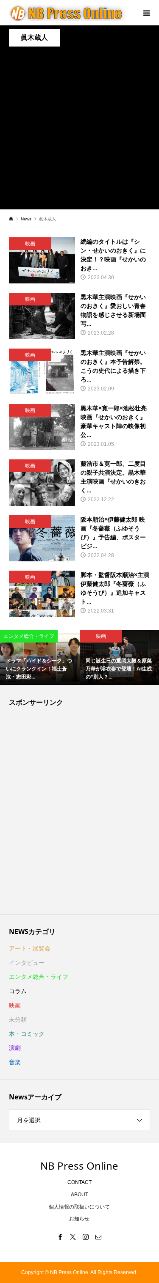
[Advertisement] (79, 130)
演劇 (15, 1047)
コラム (18, 991)
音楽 (15, 1062)
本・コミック (27, 1033)
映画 (15, 1005)
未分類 (18, 1019)
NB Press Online (79, 1166)
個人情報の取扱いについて (79, 1207)
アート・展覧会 (29, 948)
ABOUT (79, 1195)
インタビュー (27, 962)
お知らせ (79, 1219)
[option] (40, 658)
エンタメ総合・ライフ (38, 976)
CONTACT (79, 1182)
